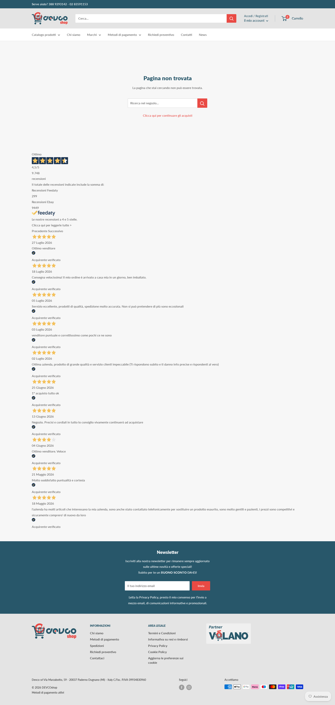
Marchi (92, 34)
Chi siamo (73, 34)
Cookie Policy (157, 652)
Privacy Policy (148, 597)
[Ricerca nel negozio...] (202, 103)
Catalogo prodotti (44, 34)
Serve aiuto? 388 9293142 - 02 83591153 (60, 4)
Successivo (55, 231)
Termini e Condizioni (162, 633)
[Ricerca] (231, 18)
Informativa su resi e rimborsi (168, 639)
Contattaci (97, 658)
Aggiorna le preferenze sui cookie (165, 660)
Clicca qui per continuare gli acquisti (167, 115)
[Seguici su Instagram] (189, 687)
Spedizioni (97, 645)
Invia (201, 586)
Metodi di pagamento (122, 34)
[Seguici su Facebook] (181, 687)
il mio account (254, 20)
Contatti (186, 34)
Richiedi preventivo (161, 34)
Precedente (39, 231)
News (203, 34)
